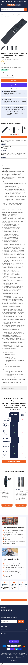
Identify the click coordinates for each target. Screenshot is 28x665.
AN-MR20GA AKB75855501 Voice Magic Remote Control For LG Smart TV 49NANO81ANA (6, 495)
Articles (12, 656)
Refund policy (6, 656)
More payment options (14, 88)
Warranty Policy (22, 654)
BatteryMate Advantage (6, 653)
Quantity (3, 72)
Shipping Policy (10, 657)
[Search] (25, 9)
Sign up (21, 621)
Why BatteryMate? (14, 461)
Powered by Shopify (14, 660)
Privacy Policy (12, 654)
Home (2, 13)
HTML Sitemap (18, 657)
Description (5, 165)
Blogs (14, 653)
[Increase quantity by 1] (12, 75)
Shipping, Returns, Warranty (8, 388)
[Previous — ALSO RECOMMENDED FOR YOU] (1, 491)
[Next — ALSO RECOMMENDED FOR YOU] (27, 491)
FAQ (17, 654)
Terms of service (4, 654)
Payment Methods (19, 656)
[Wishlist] (1, 664)
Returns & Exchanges (20, 653)
